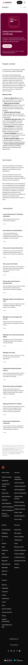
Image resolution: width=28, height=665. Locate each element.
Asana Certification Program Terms (10, 449)
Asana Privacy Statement (14, 452)
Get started (7, 46)
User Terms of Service (9, 448)
